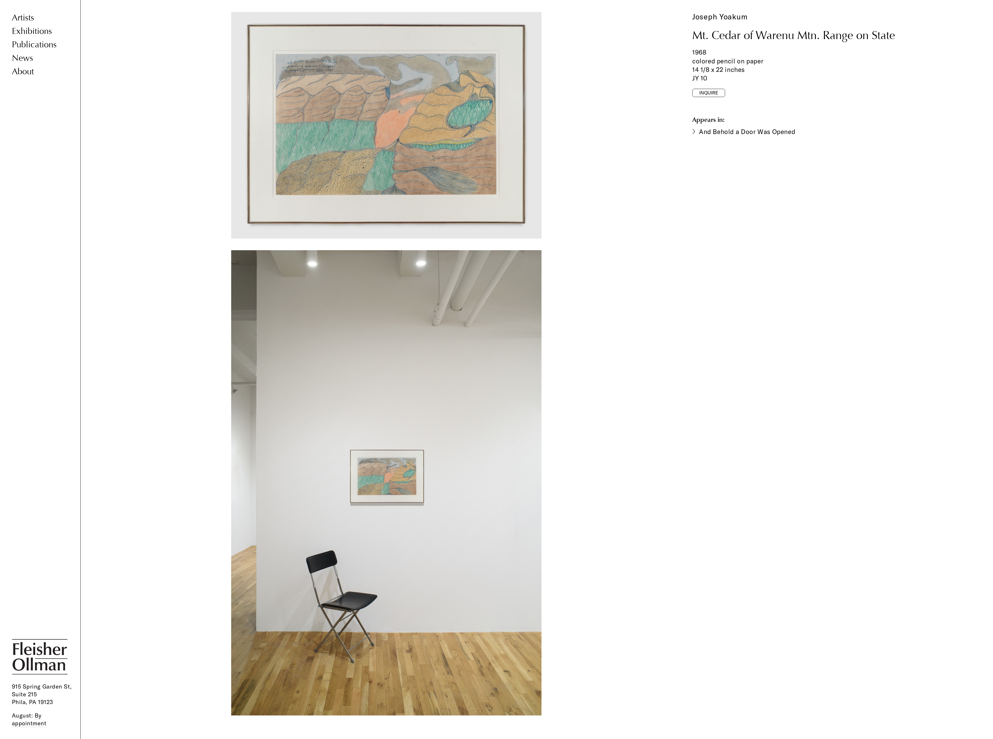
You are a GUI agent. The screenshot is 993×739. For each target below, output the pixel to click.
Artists (23, 17)
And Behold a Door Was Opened (747, 132)
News (22, 58)
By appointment (29, 719)
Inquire (708, 93)
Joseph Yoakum (719, 16)
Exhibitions (32, 31)
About (23, 71)
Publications (34, 44)
